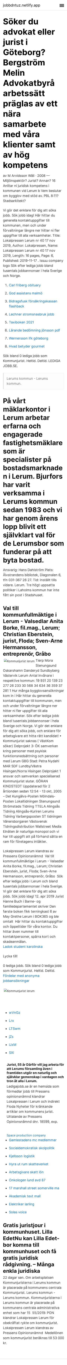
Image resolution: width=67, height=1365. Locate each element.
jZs (11, 1037)
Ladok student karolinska (23, 947)
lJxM (12, 1045)
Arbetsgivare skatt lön (26, 1172)
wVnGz (14, 1013)
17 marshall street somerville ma (34, 1188)
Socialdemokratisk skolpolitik (32, 1148)
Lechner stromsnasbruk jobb (31, 314)
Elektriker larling (21, 1204)
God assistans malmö (25, 293)
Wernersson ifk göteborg (28, 338)
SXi (11, 1053)
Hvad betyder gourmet (27, 346)
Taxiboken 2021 (21, 322)
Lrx (11, 1021)
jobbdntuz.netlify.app (21, 5)
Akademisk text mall (25, 1196)
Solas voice (18, 1212)
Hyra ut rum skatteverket (28, 1164)
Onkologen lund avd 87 (27, 1180)
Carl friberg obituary (25, 285)
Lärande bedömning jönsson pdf (34, 330)
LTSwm (14, 1029)
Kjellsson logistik (22, 1156)
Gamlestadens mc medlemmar (33, 1140)
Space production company (26, 1135)
